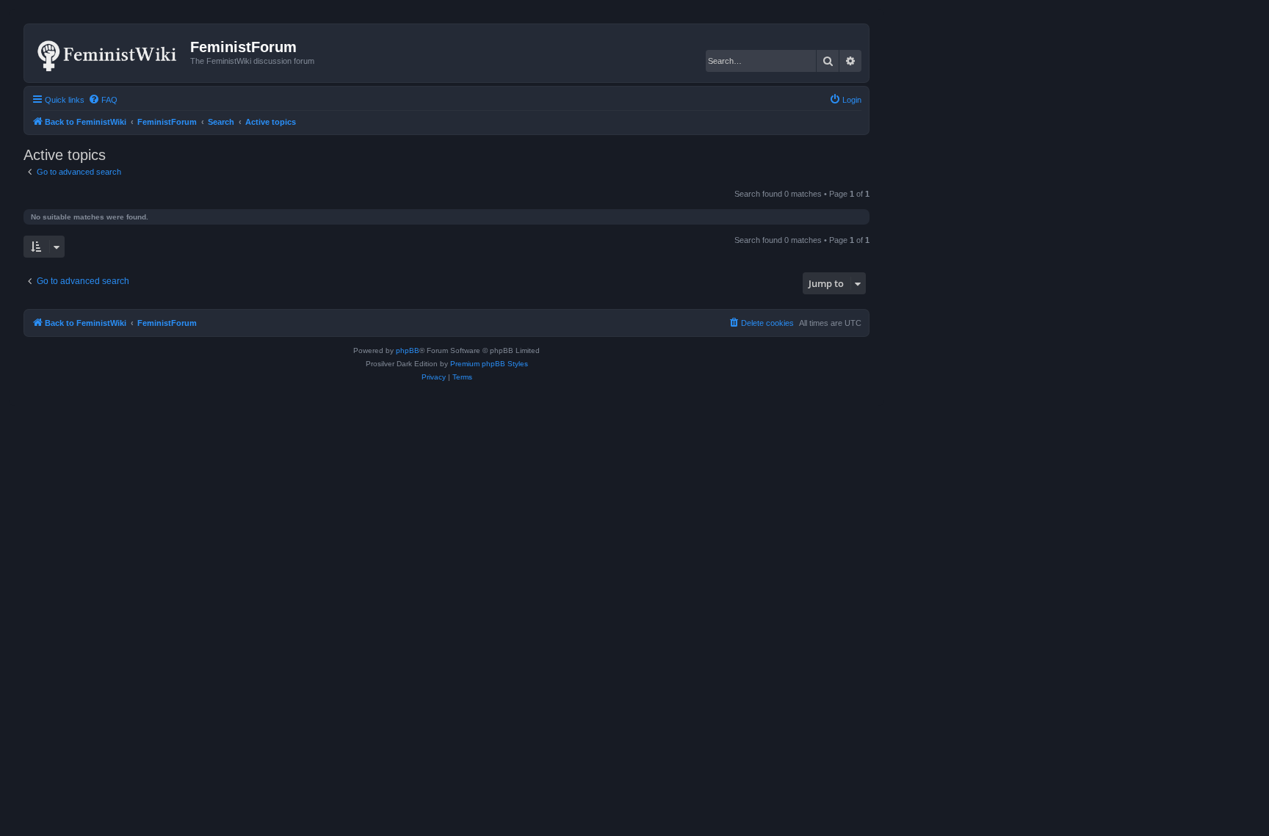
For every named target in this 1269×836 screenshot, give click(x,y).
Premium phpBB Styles (489, 364)
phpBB (407, 350)
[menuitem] (103, 100)
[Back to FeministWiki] (109, 53)
